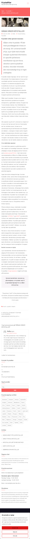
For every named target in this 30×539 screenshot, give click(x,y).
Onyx (9, 416)
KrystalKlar (6, 2)
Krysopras (9, 411)
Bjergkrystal (16, 402)
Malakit (9, 413)
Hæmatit (24, 408)
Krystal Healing (21, 33)
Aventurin (10, 402)
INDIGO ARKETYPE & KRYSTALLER (13, 435)
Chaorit (23, 402)
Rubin (3, 419)
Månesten (21, 413)
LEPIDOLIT (11, 216)
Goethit (23, 405)
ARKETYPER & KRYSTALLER (11, 439)
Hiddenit (13, 408)
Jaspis (3, 411)
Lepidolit (9, 306)
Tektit (11, 422)
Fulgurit (18, 405)
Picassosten (14, 416)
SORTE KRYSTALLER (9, 446)
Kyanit (19, 411)
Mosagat (15, 413)
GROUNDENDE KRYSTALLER (9, 316)
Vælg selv (15, 531)
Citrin (3, 405)
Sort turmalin (5, 422)
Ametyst (17, 399)
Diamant (8, 405)
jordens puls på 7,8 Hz (10, 153)
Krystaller (3, 35)
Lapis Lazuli (25, 411)
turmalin (4, 425)
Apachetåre (23, 399)
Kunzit (4, 306)
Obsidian (4, 416)
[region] (15, 526)
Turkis (21, 422)
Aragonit (4, 402)
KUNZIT (18, 216)
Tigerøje (16, 422)
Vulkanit (13, 306)
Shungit (14, 419)
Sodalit (25, 419)
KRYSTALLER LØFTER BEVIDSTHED (13, 442)
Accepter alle (15, 527)
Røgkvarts (8, 419)
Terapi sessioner (12, 271)
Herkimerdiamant (6, 408)
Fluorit (13, 405)
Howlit (18, 408)
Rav (24, 416)
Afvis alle (15, 535)
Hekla (14, 33)
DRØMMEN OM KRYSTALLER (11, 449)
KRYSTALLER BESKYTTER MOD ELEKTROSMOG (11, 313)
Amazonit (11, 399)
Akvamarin (4, 399)
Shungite (20, 419)
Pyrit (20, 416)
